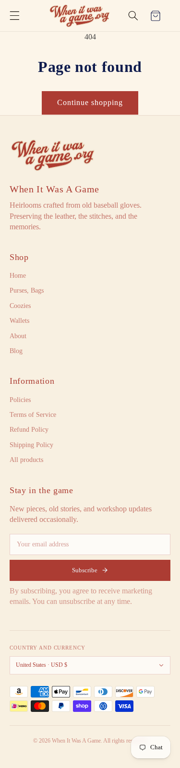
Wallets (19, 320)
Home (18, 275)
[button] (14, 16)
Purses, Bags (27, 290)
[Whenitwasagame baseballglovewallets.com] (53, 155)
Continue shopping (90, 102)
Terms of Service (33, 414)
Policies (20, 399)
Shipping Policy (31, 445)
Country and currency (47, 647)
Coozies (20, 305)
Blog (16, 350)
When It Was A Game (54, 189)
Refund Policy (29, 429)
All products (26, 459)
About (18, 336)
